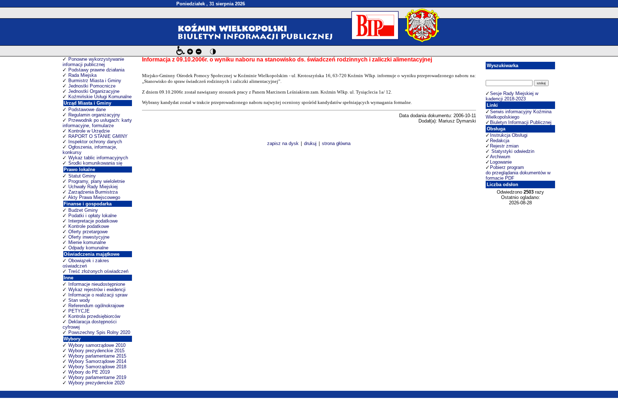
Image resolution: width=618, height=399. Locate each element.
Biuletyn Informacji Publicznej (520, 122)
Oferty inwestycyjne (88, 237)
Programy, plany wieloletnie (96, 181)
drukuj (310, 143)
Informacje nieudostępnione (96, 284)
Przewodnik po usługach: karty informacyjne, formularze (97, 123)
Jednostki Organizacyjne (93, 91)
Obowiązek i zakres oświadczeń (86, 263)
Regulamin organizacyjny (94, 115)
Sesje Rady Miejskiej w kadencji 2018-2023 (512, 96)
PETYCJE (79, 311)
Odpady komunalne (88, 247)
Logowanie (501, 162)
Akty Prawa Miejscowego (94, 197)
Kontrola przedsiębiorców (94, 316)
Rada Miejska (82, 75)
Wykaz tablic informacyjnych (98, 157)
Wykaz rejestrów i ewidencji (97, 289)
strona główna (336, 143)
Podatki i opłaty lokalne (92, 215)
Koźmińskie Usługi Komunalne (100, 96)
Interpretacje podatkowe (93, 221)
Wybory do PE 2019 (89, 372)
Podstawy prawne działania (96, 70)
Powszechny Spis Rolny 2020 (99, 332)
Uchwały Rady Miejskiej (93, 186)
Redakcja (499, 140)
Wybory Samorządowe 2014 (97, 361)
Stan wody (79, 300)
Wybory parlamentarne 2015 (97, 356)
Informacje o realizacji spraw (97, 295)
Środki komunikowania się (95, 163)
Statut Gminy (82, 176)
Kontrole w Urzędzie (89, 131)
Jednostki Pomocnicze (92, 86)
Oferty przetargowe (88, 231)
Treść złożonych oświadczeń (98, 271)
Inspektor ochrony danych (95, 141)
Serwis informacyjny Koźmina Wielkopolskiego (518, 114)
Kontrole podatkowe (88, 226)
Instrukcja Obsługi (509, 135)
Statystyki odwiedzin (512, 151)
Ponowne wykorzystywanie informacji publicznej (93, 61)
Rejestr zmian (504, 146)
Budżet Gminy (83, 210)
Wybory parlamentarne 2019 (97, 377)
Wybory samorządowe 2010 (97, 345)
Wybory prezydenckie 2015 (96, 350)
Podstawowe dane (87, 109)
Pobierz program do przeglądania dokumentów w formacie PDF (518, 173)
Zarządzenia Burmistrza (93, 192)
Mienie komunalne (87, 242)
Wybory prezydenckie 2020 (96, 382)
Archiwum (500, 156)
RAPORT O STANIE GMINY (98, 136)
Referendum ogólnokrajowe (96, 305)
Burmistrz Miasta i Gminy (94, 80)
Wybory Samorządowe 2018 (97, 366)
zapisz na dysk (283, 143)
